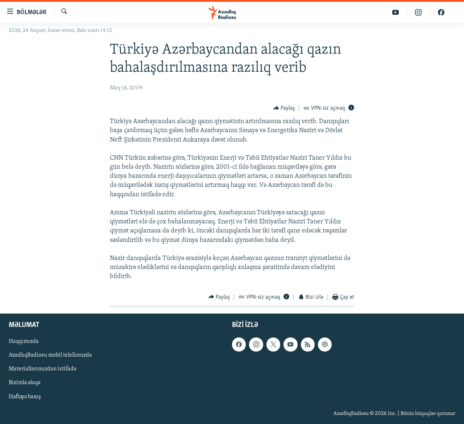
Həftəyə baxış (25, 397)
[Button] (284, 108)
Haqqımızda (24, 341)
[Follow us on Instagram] (256, 344)
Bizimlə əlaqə (24, 383)
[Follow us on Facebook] (239, 344)
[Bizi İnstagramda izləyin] (418, 12)
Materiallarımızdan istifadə (42, 369)
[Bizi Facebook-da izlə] (441, 12)
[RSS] (308, 344)
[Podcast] (325, 344)
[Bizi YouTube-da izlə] (395, 12)
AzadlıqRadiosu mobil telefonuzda (50, 355)
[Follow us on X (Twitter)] (273, 344)
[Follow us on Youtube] (290, 344)
